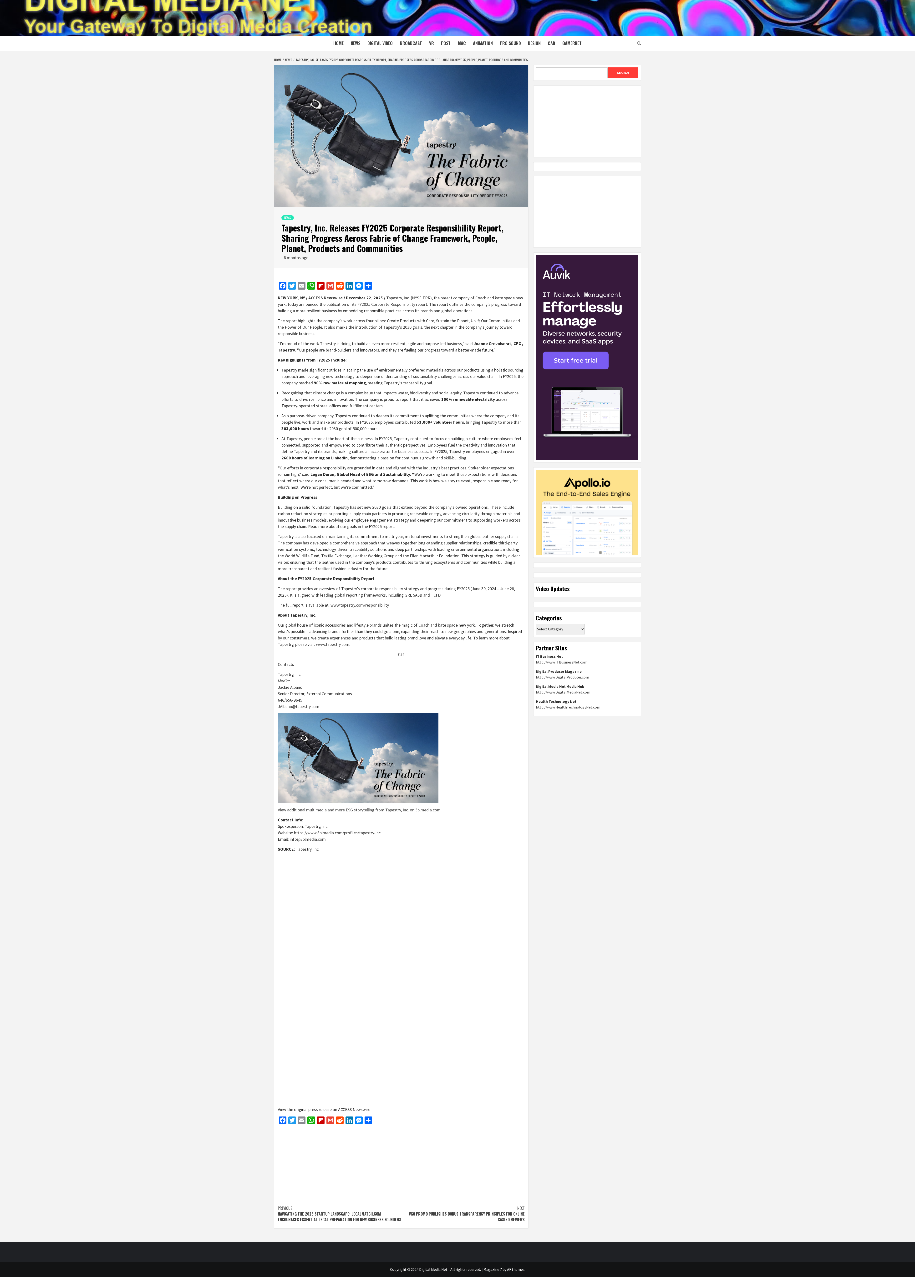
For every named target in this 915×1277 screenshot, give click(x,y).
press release (320, 1109)
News (355, 43)
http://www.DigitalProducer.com (562, 677)
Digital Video (380, 43)
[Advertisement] (401, 1162)
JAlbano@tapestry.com (298, 706)
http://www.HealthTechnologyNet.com (568, 707)
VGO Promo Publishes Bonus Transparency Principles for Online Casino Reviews (467, 1213)
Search (623, 72)
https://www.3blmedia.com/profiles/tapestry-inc (337, 832)
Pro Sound (510, 43)
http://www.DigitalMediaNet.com (563, 692)
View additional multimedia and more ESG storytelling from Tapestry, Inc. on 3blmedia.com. (360, 810)
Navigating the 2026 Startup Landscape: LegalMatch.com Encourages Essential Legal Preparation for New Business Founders (339, 1213)
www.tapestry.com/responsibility (359, 605)
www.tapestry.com (332, 644)
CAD (551, 43)
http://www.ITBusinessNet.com (561, 662)
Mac (462, 43)
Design (534, 43)
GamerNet (572, 43)
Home (338, 43)
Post (446, 43)
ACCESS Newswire (325, 298)
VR (431, 43)
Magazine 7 (492, 1269)
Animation (483, 43)
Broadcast (411, 43)
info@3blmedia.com (308, 839)
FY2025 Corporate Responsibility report (392, 304)
